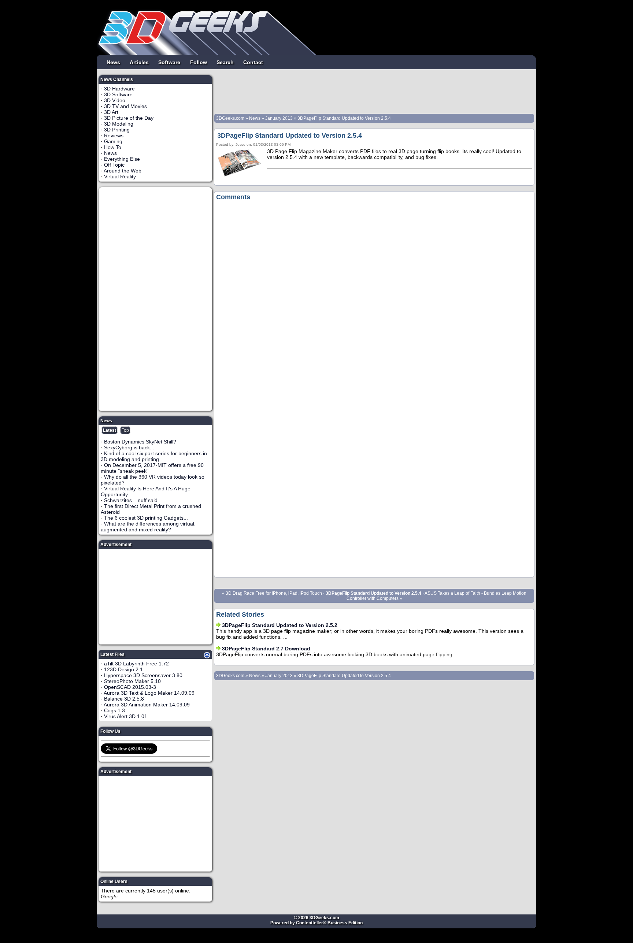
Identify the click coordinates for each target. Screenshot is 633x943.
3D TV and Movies (125, 106)
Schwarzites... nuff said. (131, 500)
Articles (139, 62)
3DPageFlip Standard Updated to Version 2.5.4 (344, 118)
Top (125, 430)
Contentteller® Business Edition (329, 922)
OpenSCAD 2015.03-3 (130, 687)
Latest (109, 430)
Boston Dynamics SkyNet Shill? (140, 442)
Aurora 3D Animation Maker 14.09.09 (147, 705)
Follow (198, 62)
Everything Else (122, 159)
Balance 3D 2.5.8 (124, 699)
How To (112, 147)
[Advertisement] (156, 299)
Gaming (113, 141)
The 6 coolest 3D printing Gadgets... (146, 518)
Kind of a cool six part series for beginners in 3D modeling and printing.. (154, 456)
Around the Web (122, 171)
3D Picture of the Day (128, 118)
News (113, 62)
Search (225, 62)
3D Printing (117, 130)
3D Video (114, 100)
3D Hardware (119, 89)
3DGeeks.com (230, 118)
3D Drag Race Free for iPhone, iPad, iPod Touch (274, 593)
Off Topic (114, 165)
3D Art (111, 112)
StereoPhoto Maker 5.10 (132, 681)
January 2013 (279, 118)
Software (169, 62)
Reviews (113, 135)
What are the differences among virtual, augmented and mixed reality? (148, 526)
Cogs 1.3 (114, 710)
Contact (253, 62)
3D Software (118, 94)
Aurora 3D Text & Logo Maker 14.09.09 (149, 693)
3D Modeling (118, 124)
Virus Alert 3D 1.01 (125, 716)
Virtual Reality (120, 176)
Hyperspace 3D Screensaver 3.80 (143, 675)
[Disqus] (374, 296)
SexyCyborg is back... (129, 447)
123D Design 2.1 (123, 669)
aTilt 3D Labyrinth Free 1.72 (136, 664)
